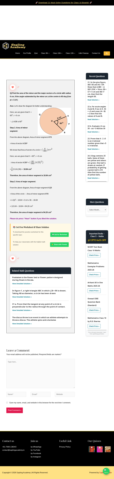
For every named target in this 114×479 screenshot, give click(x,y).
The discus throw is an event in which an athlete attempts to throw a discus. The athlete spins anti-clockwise (40, 318)
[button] (107, 53)
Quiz (36, 53)
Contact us (96, 53)
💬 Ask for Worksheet (59, 234)
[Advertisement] (57, 21)
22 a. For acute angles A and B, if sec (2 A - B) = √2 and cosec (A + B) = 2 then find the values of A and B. (97, 111)
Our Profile (27, 53)
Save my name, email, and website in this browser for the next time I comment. (40, 403)
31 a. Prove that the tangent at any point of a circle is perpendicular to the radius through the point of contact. (38, 305)
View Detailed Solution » (22, 284)
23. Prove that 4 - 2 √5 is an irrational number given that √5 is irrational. (97, 142)
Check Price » (94, 255)
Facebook (37, 453)
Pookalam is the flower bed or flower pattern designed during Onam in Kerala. (37, 278)
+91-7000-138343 (9, 447)
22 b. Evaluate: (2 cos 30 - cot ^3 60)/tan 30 (96, 127)
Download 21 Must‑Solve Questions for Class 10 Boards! (58, 3)
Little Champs (84, 53)
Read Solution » (93, 100)
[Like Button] (12, 87)
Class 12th (70, 53)
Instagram (37, 457)
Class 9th (44, 53)
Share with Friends (60, 244)
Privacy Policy (64, 447)
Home (17, 53)
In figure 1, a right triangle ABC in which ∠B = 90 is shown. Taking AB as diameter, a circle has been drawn (39, 292)
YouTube (36, 450)
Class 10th (57, 53)
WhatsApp (37, 447)
